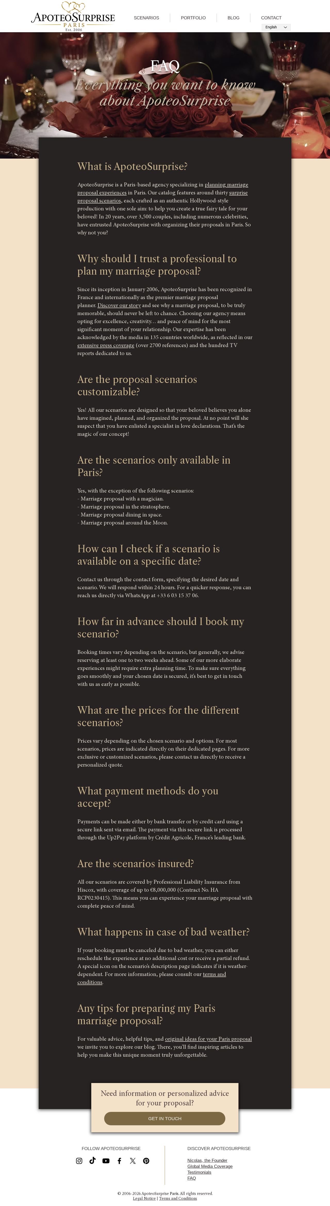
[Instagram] (79, 1161)
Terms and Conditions (178, 1198)
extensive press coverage (105, 346)
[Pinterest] (146, 1161)
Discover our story (119, 306)
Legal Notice (144, 1198)
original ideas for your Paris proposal (208, 1039)
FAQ (191, 1178)
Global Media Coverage (210, 1166)
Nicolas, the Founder (207, 1160)
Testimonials (199, 1172)
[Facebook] (119, 1161)
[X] (106, 1161)
